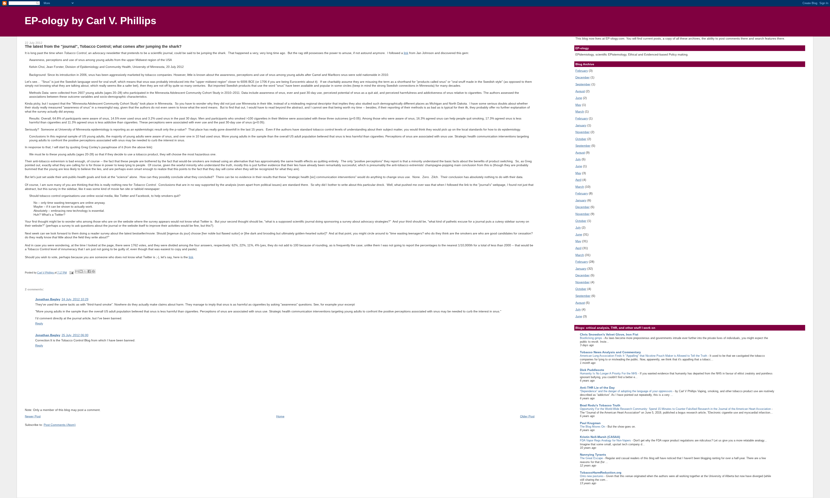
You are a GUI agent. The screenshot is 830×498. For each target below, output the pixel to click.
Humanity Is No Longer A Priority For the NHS (609, 373)
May (578, 105)
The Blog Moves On (593, 426)
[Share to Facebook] (89, 271)
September (583, 84)
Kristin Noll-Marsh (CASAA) (600, 437)
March (579, 111)
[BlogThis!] (81, 271)
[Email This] (77, 271)
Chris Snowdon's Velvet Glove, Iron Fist (609, 334)
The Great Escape (592, 458)
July (578, 159)
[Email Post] (71, 272)
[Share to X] (85, 271)
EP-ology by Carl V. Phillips (90, 20)
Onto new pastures (592, 476)
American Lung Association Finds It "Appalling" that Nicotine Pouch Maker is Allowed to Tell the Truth (644, 355)
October (580, 139)
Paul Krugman (590, 423)
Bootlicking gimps (591, 338)
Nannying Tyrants (593, 454)
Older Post (527, 416)
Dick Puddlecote (592, 370)
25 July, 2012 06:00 (75, 335)
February (581, 70)
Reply (39, 323)
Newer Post (33, 416)
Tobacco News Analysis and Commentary (610, 352)
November (582, 132)
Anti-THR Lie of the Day (597, 387)
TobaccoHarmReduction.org (600, 472)
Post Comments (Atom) (60, 424)
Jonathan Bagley (47, 299)
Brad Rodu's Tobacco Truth (600, 405)
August (580, 91)
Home (280, 416)
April (578, 179)
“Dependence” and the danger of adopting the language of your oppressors (626, 391)
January (580, 125)
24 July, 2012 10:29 (75, 299)
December (582, 77)
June (578, 98)
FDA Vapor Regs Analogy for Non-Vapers (606, 440)
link (406, 53)
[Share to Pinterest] (93, 271)
